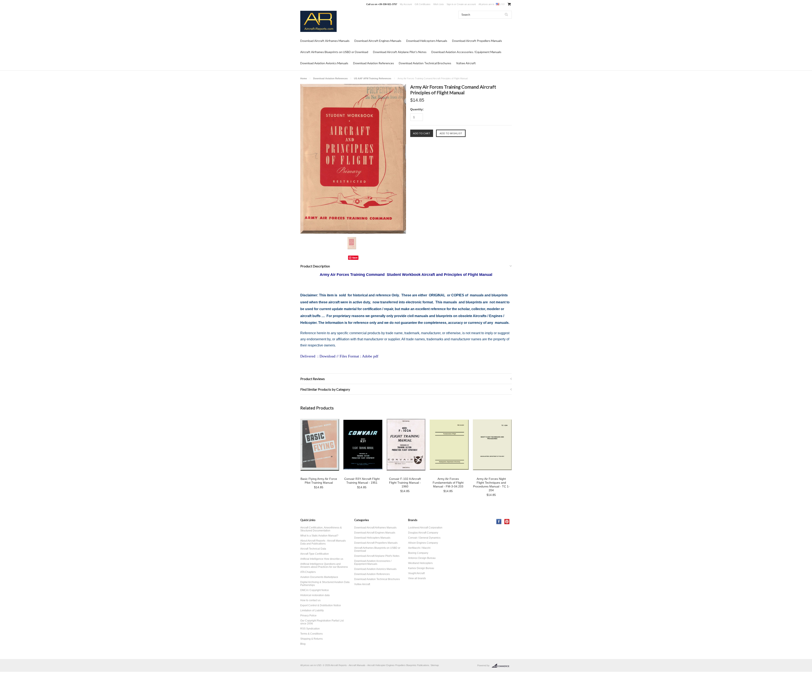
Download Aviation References (373, 63)
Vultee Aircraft (466, 63)
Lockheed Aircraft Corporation (425, 527)
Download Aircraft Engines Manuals (377, 40)
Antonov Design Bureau (422, 558)
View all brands (417, 578)
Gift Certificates (423, 4)
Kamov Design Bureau (421, 568)
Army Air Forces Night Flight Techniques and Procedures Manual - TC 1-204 (491, 484)
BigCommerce (502, 665)
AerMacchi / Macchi (419, 547)
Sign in (450, 4)
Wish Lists (438, 4)
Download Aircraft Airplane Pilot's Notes (400, 52)
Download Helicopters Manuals (426, 40)
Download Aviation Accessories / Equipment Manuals (466, 52)
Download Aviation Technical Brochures (425, 63)
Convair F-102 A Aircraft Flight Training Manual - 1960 (405, 482)
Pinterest (507, 521)
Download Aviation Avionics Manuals (324, 63)
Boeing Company (418, 552)
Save (355, 257)
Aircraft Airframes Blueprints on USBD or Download (334, 52)
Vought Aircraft (416, 573)
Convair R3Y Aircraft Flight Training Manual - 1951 (362, 480)
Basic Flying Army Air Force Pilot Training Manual (318, 480)
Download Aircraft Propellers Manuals (477, 40)
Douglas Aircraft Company (423, 532)
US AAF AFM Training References (372, 78)
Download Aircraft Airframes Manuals (325, 40)
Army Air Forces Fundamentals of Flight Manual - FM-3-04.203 (448, 482)
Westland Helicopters (420, 563)
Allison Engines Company (423, 542)
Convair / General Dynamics (424, 537)
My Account (406, 4)
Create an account (466, 4)
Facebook (499, 521)
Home (303, 78)
